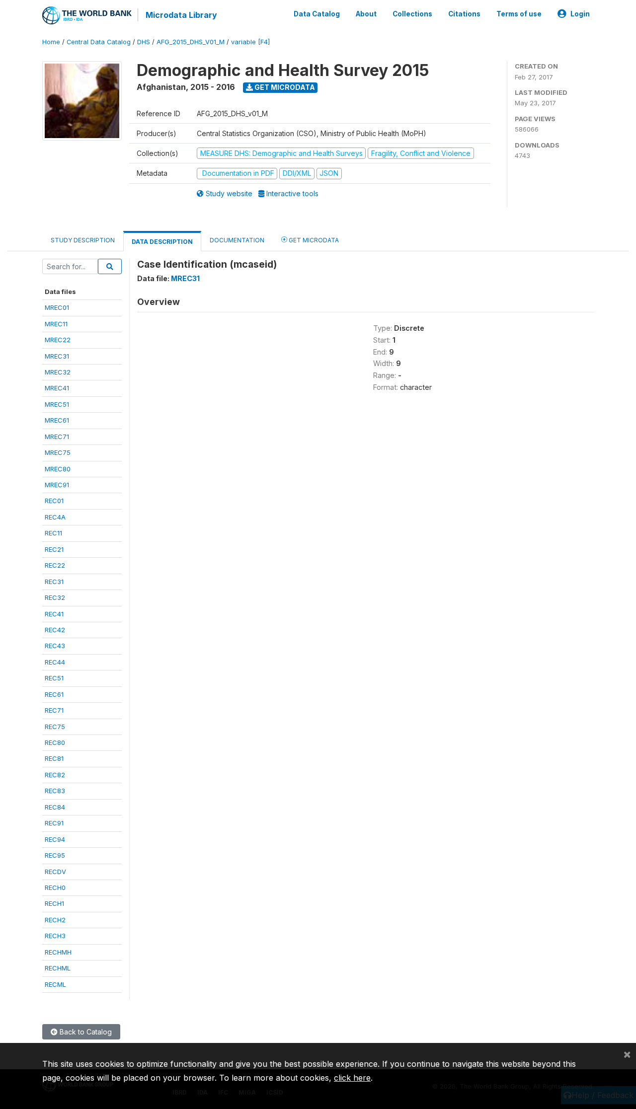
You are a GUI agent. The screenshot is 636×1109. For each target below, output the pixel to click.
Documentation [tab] (237, 240)
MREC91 (57, 485)
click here (352, 1078)
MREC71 (57, 437)
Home (51, 42)
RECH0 (55, 887)
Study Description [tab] (83, 240)
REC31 (54, 582)
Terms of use (519, 14)
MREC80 (58, 469)
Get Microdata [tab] (313, 240)
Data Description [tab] (162, 241)
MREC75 (58, 452)
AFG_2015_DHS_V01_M (191, 42)
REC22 (55, 565)
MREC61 (57, 420)
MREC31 (57, 356)
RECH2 (55, 920)
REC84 (55, 807)
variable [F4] (250, 42)
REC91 (54, 823)
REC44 (55, 662)
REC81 (54, 758)
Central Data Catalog (99, 42)
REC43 (55, 646)
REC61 (54, 694)
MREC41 (57, 388)
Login (580, 14)
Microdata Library (181, 15)
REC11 (53, 533)
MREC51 (57, 404)
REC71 (54, 710)
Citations (464, 14)
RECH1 (54, 903)
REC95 (55, 855)
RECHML (58, 968)
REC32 (55, 597)
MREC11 (56, 324)
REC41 (54, 614)
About (366, 14)
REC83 (55, 791)
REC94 (55, 839)
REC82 (55, 775)
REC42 (55, 630)
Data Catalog (317, 14)
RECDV (55, 872)
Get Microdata (284, 87)
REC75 (55, 727)
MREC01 (57, 307)
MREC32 (58, 372)
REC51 (54, 678)
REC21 (54, 549)
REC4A (55, 517)
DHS (143, 42)
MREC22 (58, 340)
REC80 (55, 742)
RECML (55, 984)
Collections (412, 14)
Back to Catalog (85, 1032)
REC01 (54, 501)
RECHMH (58, 952)
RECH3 (55, 936)
